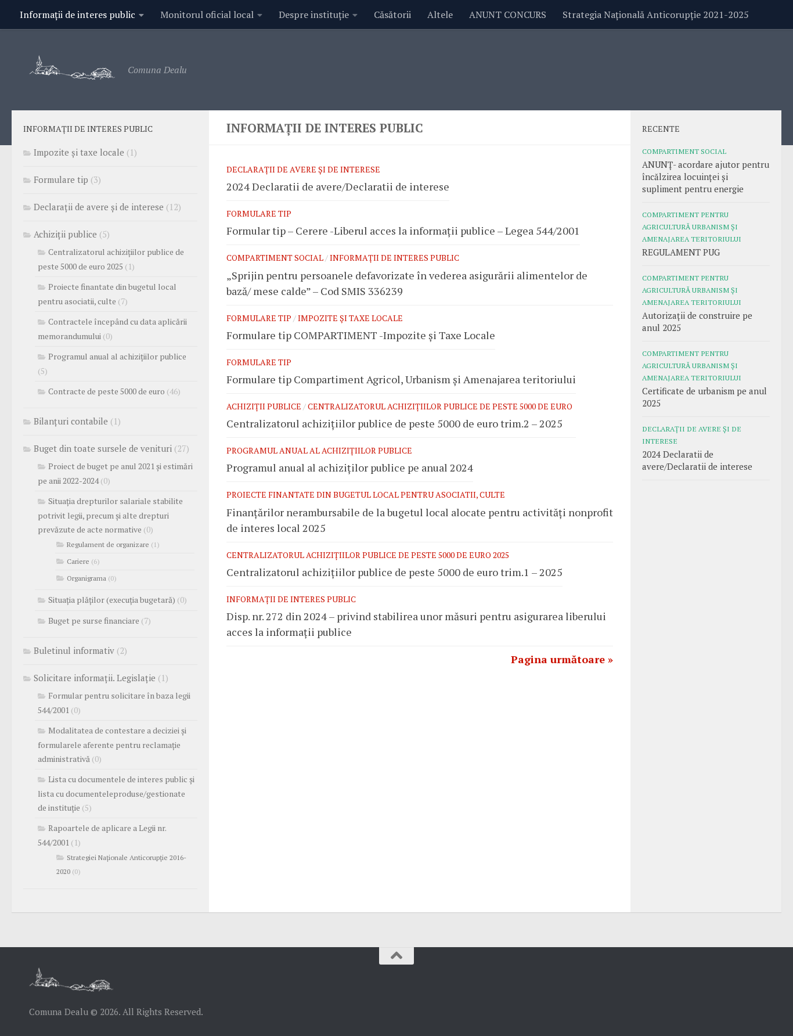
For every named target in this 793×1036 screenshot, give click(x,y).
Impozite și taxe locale (350, 317)
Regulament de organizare (108, 544)
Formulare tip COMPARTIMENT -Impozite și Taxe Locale (360, 335)
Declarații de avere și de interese (303, 169)
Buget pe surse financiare (93, 620)
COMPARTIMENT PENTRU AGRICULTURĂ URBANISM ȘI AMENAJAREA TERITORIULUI (691, 226)
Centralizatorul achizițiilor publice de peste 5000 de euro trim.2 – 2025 (394, 423)
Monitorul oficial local (207, 14)
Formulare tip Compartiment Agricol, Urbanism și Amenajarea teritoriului (401, 379)
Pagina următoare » (562, 659)
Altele (440, 14)
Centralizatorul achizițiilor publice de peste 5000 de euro (440, 406)
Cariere (78, 561)
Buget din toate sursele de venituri (103, 448)
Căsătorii (392, 14)
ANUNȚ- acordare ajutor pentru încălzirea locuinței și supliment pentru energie (705, 177)
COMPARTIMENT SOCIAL (274, 257)
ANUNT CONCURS (507, 14)
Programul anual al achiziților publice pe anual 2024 (349, 467)
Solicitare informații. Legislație (95, 678)
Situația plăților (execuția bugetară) (111, 599)
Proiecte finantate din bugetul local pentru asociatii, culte (365, 494)
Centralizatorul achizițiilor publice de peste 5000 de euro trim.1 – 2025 (394, 572)
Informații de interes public (77, 14)
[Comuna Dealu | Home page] (72, 67)
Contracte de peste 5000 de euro (106, 391)
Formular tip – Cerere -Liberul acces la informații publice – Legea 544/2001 (403, 231)
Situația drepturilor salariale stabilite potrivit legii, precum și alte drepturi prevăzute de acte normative (110, 515)
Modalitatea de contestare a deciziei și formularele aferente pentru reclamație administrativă (112, 744)
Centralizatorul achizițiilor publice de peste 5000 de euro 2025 (367, 554)
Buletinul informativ (74, 650)
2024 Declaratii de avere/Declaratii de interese (337, 186)
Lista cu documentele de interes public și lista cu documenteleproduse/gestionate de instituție (116, 793)
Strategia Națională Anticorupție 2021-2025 (656, 14)
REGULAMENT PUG (681, 252)
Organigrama (86, 578)
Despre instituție (314, 14)
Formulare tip (258, 213)
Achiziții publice (263, 406)
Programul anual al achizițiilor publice (319, 450)
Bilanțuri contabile (71, 421)
